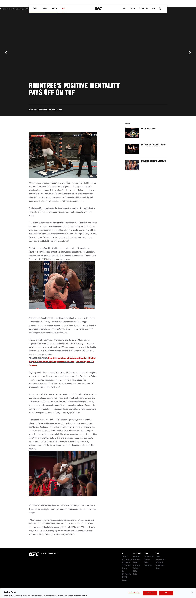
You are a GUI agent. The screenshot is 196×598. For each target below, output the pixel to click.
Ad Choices (159, 562)
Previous (7, 53)
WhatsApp (136, 565)
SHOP (153, 9)
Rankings (45, 9)
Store (123, 571)
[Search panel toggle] (160, 8)
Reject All (150, 593)
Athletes (55, 9)
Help (146, 554)
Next (189, 53)
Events (35, 9)
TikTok (135, 571)
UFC (123, 554)
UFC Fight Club (126, 574)
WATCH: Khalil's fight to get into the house (53, 362)
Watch (133, 9)
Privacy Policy (160, 560)
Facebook (136, 557)
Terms (158, 557)
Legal (158, 554)
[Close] (192, 592)
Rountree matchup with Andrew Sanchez (68, 358)
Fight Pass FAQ (149, 557)
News (63, 9)
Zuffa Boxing (143, 9)
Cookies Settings (134, 593)
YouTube (136, 568)
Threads (135, 562)
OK (166, 593)
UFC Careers (126, 562)
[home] (98, 8)
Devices (147, 560)
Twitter (135, 574)
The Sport (125, 557)
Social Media (137, 554)
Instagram (136, 560)
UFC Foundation (127, 560)
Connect (123, 9)
